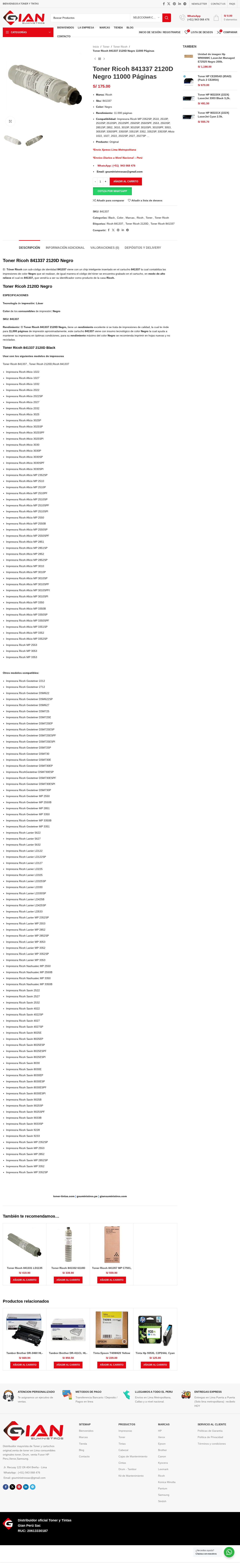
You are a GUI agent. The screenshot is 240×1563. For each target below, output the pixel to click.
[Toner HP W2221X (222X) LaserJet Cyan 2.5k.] (189, 117)
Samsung (163, 1494)
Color (120, 217)
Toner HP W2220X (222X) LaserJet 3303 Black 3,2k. (214, 96)
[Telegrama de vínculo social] (185, 4)
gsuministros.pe (87, 1196)
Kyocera (163, 1462)
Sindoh (162, 1501)
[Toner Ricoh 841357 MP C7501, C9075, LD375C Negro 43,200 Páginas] (111, 1245)
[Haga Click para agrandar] (10, 121)
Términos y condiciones (212, 1443)
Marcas (130, 217)
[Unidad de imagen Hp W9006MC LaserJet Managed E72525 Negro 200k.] (189, 60)
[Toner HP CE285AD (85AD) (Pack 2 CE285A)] (189, 81)
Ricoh (140, 217)
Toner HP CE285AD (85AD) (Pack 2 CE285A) (214, 78)
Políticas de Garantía (210, 1430)
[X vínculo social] (169, 4)
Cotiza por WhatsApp (112, 191)
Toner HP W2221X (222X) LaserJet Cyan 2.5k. (213, 114)
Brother (162, 1450)
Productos (126, 1424)
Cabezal (123, 1450)
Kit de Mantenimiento (131, 1475)
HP (160, 1430)
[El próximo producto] (104, 59)
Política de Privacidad (210, 1437)
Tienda (83, 1443)
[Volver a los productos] (99, 59)
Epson (162, 1443)
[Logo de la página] (24, 17)
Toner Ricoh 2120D (136, 223)
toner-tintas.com (63, 1196)
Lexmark (163, 1469)
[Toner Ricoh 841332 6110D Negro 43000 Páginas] (68, 1245)
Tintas (122, 1443)
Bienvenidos (86, 1430)
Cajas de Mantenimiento (132, 1456)
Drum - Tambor (127, 1469)
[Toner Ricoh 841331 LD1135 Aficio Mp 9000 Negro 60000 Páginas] (24, 1245)
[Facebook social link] (164, 4)
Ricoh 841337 (115, 223)
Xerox (161, 1437)
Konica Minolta (167, 1482)
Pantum (162, 1488)
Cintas (122, 1462)
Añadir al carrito (125, 181)
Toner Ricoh (120, 46)
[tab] (29, 246)
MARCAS (164, 1424)
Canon (162, 1456)
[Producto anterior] (95, 59)
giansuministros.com (113, 1196)
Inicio (96, 46)
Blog (81, 1450)
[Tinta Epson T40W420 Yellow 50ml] (111, 1330)
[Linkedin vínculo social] (179, 4)
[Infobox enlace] (194, 18)
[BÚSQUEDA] (166, 17)
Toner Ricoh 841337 (163, 223)
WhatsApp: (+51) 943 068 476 (116, 165)
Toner (106, 46)
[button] (112, 191)
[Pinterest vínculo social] (174, 4)
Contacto (84, 1456)
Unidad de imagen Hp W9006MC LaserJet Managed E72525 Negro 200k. (216, 58)
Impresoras (125, 1430)
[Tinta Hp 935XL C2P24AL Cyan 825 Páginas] (155, 1330)
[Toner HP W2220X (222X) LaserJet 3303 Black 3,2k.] (189, 99)
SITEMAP (85, 1424)
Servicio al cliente (212, 1424)
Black (111, 217)
